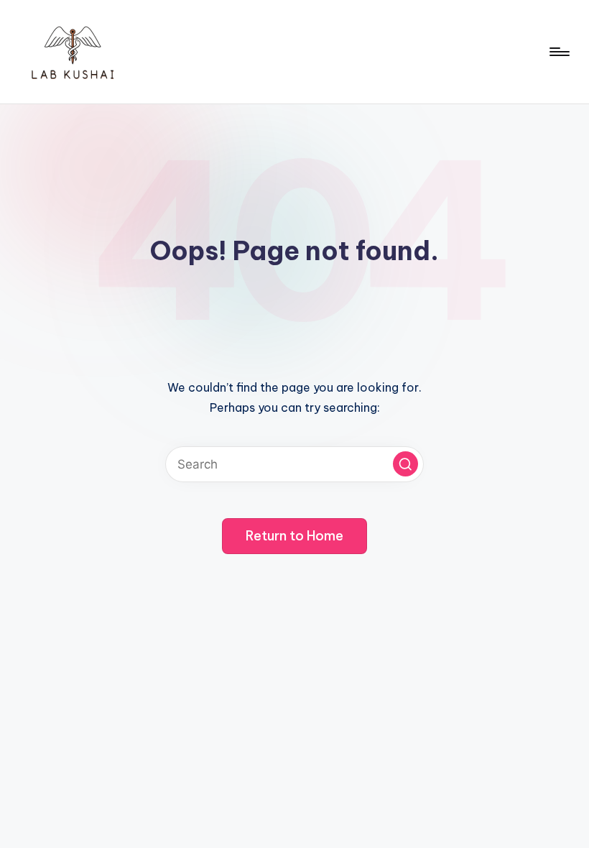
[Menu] (558, 52)
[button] (405, 463)
